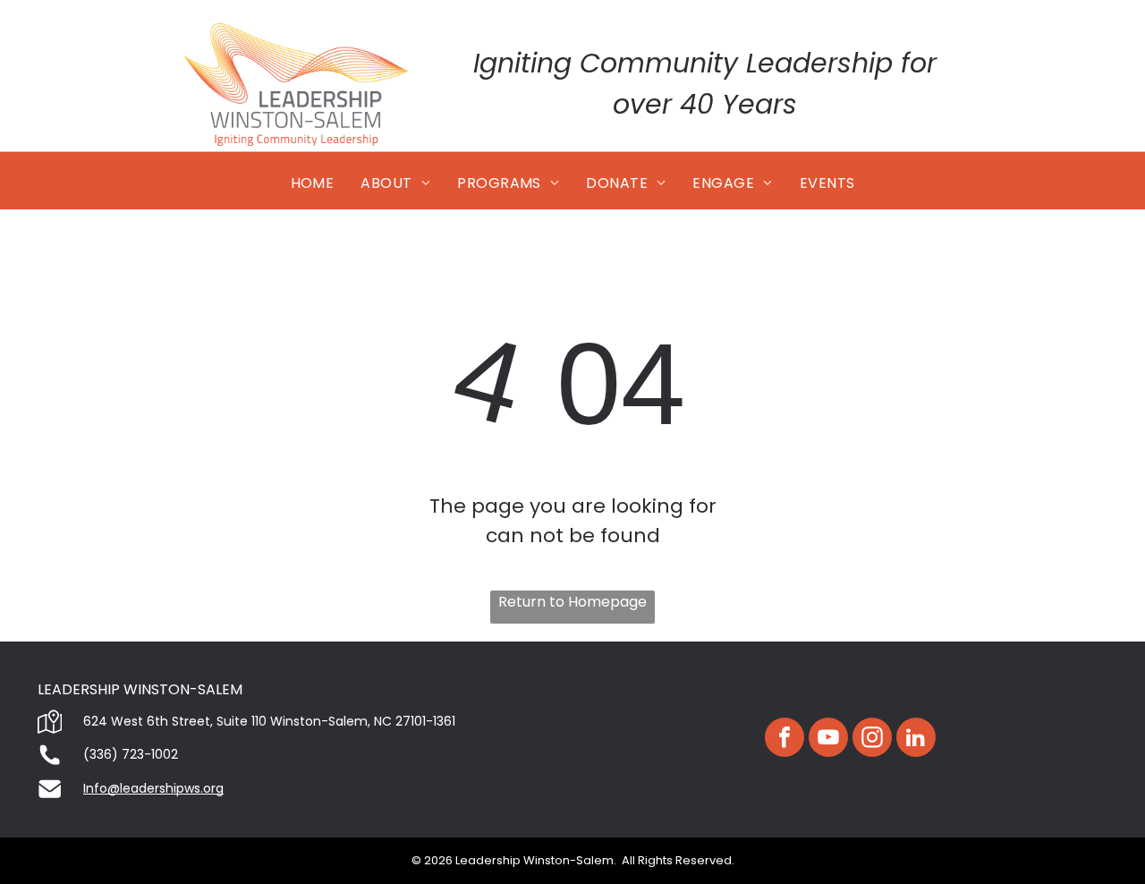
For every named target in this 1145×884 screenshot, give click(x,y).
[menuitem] (312, 183)
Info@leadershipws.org (153, 788)
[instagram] (872, 739)
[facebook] (784, 739)
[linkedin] (916, 739)
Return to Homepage (572, 601)
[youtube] (828, 739)
